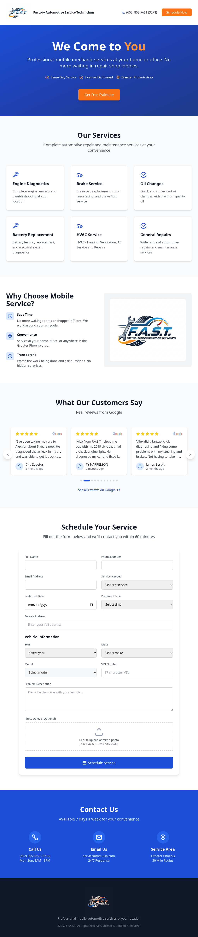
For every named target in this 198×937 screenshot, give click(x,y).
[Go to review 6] (101, 480)
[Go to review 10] (113, 480)
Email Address (34, 576)
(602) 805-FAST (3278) (35, 856)
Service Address (35, 616)
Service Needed (111, 576)
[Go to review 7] (104, 480)
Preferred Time (111, 596)
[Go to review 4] (95, 480)
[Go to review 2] (87, 480)
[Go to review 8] (107, 480)
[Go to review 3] (92, 480)
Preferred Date (34, 596)
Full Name (31, 557)
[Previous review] (7, 454)
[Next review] (190, 454)
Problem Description (38, 684)
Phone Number (111, 557)
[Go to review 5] (98, 480)
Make (104, 644)
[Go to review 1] (81, 480)
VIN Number (109, 664)
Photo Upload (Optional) (40, 718)
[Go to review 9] (110, 480)
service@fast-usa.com (99, 856)
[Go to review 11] (117, 480)
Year (27, 644)
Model (29, 664)
